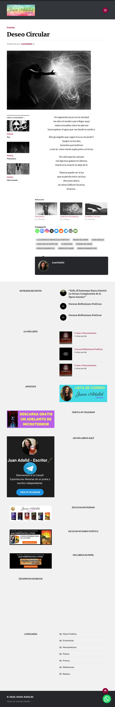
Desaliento (39, 216)
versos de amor (66, 248)
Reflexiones (68, 667)
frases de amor (80, 240)
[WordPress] (71, 231)
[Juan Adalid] (57, 10)
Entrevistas (68, 640)
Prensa (66, 660)
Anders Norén (23, 701)
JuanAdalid (26, 43)
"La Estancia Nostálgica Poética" (53, 240)
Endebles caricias (92, 216)
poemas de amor (84, 244)
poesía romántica (46, 248)
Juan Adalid (98, 240)
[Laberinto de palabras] (71, 208)
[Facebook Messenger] (56, 231)
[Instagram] (47, 231)
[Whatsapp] (37, 231)
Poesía (11, 27)
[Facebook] (42, 231)
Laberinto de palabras (69, 216)
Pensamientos (70, 647)
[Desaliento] (46, 208)
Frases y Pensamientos (85, 333)
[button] (107, 699)
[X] (52, 231)
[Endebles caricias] (96, 208)
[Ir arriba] (105, 691)
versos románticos (87, 248)
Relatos (66, 673)
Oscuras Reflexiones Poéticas (88, 349)
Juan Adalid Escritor (47, 244)
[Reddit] (61, 231)
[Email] (75, 231)
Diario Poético (70, 633)
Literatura (67, 244)
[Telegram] (66, 231)
